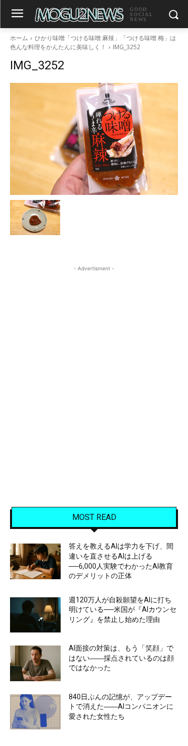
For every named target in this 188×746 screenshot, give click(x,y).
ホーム (19, 38)
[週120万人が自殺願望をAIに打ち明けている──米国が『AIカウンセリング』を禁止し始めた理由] (35, 614)
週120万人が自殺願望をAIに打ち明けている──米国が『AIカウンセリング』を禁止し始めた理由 (122, 609)
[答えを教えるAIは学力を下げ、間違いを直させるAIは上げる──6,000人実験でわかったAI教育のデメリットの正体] (35, 561)
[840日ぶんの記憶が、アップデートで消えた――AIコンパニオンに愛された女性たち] (35, 711)
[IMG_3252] (94, 139)
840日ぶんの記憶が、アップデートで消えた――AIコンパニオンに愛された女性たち (121, 706)
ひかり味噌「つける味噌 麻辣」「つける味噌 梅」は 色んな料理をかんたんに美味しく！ (93, 42)
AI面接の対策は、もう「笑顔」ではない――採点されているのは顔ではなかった (121, 658)
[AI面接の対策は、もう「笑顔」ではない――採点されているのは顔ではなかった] (35, 663)
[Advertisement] (94, 368)
